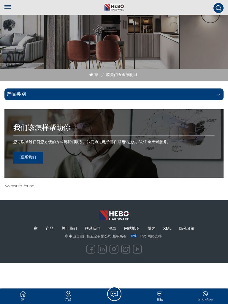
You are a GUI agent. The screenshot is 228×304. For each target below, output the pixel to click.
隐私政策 (186, 229)
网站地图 (132, 229)
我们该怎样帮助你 (41, 128)
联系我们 (28, 157)
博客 (151, 229)
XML (167, 229)
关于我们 (69, 229)
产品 (49, 229)
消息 (112, 229)
